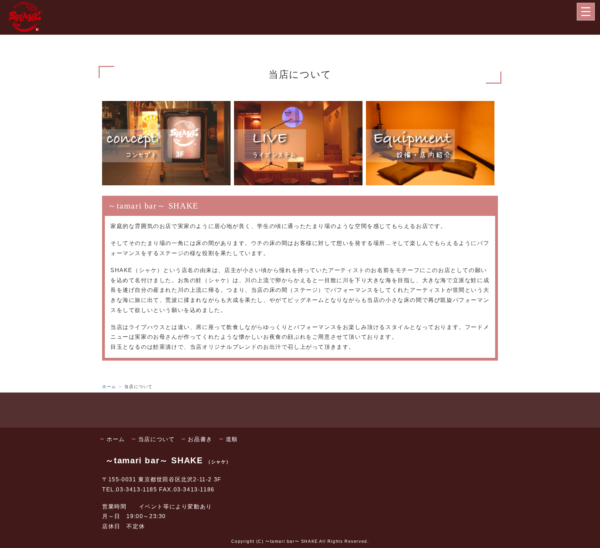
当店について (156, 439)
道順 (232, 439)
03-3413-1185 (136, 489)
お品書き (200, 439)
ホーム (109, 386)
